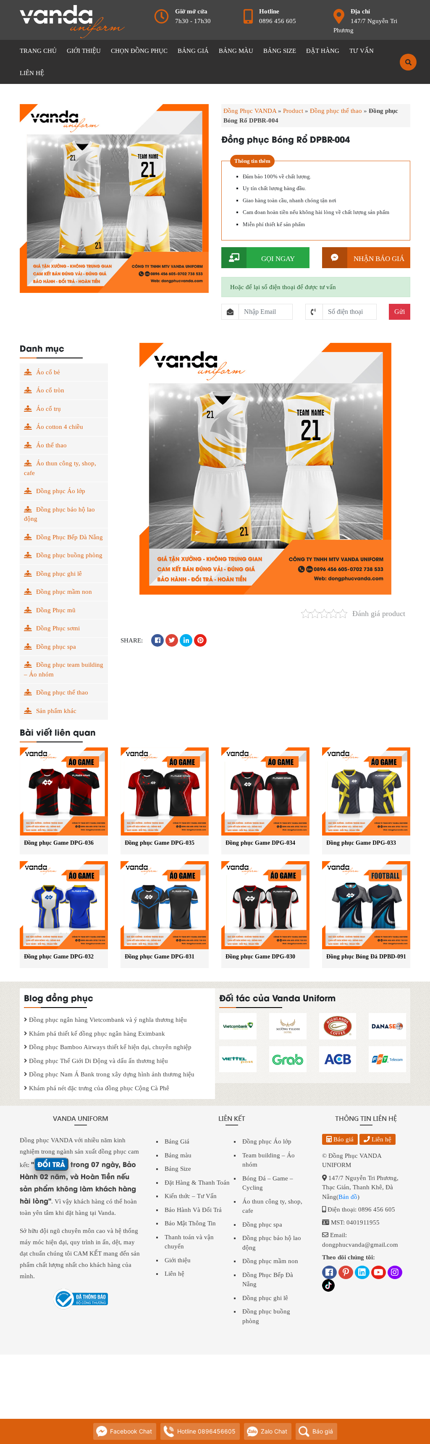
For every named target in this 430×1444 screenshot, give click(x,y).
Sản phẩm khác (56, 711)
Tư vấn (361, 50)
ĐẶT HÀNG (322, 50)
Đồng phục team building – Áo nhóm (63, 669)
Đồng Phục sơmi (58, 628)
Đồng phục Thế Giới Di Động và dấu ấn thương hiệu (97, 1061)
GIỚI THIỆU (84, 50)
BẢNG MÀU (236, 50)
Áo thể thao (51, 445)
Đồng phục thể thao (336, 110)
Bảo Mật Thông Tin (190, 1223)
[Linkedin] (362, 1273)
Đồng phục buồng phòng (69, 555)
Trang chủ (38, 50)
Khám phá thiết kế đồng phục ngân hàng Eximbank (96, 1033)
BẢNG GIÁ (193, 50)
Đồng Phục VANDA (249, 110)
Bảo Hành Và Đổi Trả (193, 1209)
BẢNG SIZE (279, 50)
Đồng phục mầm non (64, 591)
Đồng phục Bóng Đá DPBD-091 (366, 956)
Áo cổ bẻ (48, 372)
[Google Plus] (345, 1273)
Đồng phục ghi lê (59, 573)
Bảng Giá (177, 1141)
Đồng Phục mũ (56, 610)
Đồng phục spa (56, 646)
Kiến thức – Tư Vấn (191, 1196)
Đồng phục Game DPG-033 (361, 843)
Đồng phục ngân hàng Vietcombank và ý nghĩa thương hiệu (107, 1019)
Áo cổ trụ (48, 408)
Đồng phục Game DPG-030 (260, 956)
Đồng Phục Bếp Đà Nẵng (69, 537)
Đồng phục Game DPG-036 (59, 843)
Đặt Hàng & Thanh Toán (197, 1182)
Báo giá (343, 1139)
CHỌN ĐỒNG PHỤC (139, 50)
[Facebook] (329, 1273)
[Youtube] (378, 1273)
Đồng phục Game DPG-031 (159, 956)
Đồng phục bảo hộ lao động (59, 514)
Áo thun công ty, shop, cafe (60, 468)
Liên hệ (174, 1273)
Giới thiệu (178, 1260)
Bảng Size (178, 1168)
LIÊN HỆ (32, 73)
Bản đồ (347, 1196)
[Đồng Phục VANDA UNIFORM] (72, 21)
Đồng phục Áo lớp (60, 491)
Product (293, 110)
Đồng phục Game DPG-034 (260, 843)
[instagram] (395, 1273)
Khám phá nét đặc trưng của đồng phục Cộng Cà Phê (98, 1088)
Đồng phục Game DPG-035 (159, 843)
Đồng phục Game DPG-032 (59, 956)
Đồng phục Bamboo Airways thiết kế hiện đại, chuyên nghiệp (109, 1047)
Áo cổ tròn (50, 390)
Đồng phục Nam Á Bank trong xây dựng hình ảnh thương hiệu (110, 1074)
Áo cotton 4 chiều (59, 426)
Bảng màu (178, 1155)
